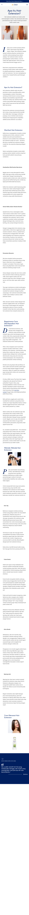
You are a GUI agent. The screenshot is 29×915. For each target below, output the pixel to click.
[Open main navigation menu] (27, 5)
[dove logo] (14, 4)
